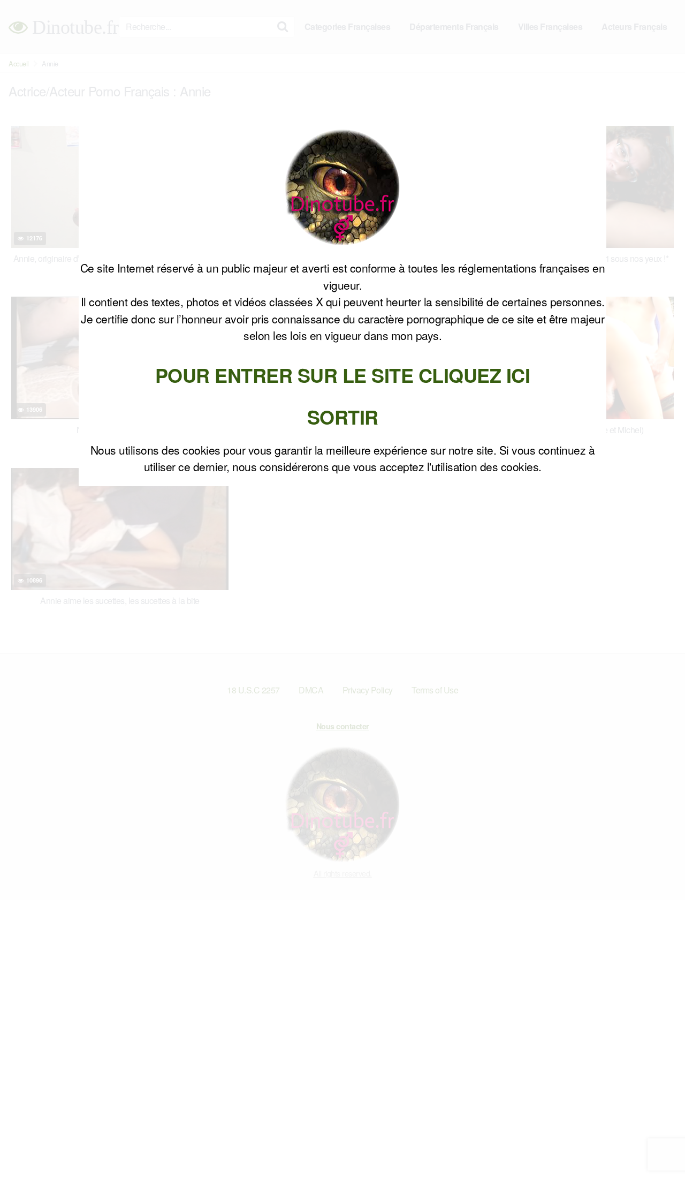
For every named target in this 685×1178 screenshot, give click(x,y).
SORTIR (342, 417)
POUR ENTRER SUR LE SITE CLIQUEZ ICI (342, 375)
